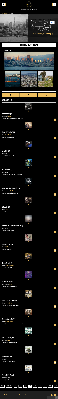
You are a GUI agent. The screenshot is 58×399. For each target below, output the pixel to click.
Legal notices (13, 395)
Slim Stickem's (8, 135)
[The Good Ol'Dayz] (29, 4)
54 (15, 386)
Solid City (5, 151)
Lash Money (5, 356)
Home (22, 10)
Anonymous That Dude (9, 191)
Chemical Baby (6, 244)
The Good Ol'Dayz (4, 13)
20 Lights (5, 207)
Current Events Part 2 (8, 300)
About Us (21, 395)
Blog (35, 10)
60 (44, 386)
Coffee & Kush (6, 263)
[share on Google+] (47, 95)
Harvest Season (6, 338)
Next (50, 386)
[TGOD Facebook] (52, 395)
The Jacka (7, 321)
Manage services (51, 396)
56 (25, 386)
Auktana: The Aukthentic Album (11, 226)
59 (40, 386)
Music (26, 10)
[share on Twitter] (28, 95)
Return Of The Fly (7, 132)
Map (33, 10)
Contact (5, 395)
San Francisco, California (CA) (43, 34)
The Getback (5, 170)
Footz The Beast (8, 303)
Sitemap (26, 395)
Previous (9, 386)
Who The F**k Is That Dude (10, 188)
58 (35, 386)
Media (30, 10)
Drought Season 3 (7, 319)
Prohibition (5, 114)
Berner (9, 116)
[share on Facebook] (10, 95)
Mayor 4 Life (6, 375)
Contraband (5, 282)
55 (20, 386)
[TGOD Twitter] (55, 395)
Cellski (6, 247)
